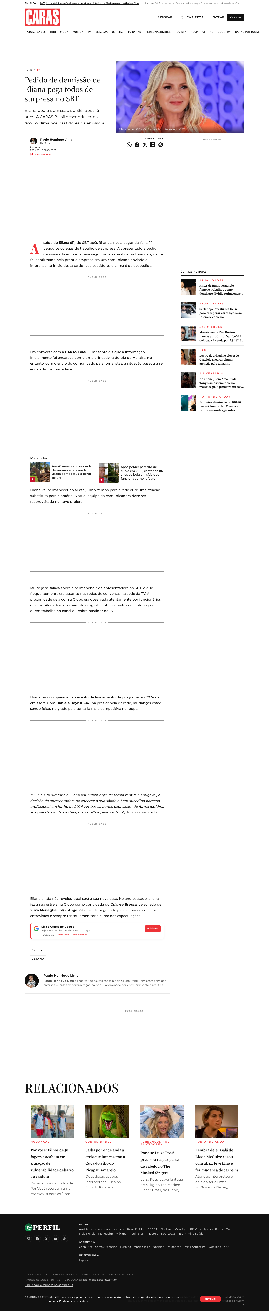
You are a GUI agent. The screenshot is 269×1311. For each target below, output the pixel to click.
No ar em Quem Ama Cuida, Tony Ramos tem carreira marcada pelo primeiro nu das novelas (220, 383)
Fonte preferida (79, 934)
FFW (193, 1229)
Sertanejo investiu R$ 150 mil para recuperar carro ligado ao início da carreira (220, 313)
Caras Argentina (106, 1247)
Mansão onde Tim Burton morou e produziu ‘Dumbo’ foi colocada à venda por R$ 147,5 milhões (220, 336)
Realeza (102, 32)
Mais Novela (87, 1233)
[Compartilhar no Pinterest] (160, 144)
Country (224, 32)
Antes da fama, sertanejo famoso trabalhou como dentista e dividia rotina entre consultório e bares (220, 290)
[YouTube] (55, 1238)
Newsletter (194, 17)
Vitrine (207, 32)
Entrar (218, 17)
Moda (64, 32)
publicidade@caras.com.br (99, 1279)
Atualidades (36, 32)
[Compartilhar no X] (145, 144)
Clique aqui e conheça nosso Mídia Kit (49, 1284)
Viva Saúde (195, 1233)
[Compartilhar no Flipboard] (152, 144)
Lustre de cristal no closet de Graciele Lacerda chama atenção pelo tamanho (219, 360)
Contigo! (181, 1229)
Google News (62, 934)
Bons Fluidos (136, 1229)
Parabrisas (174, 1247)
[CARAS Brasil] (42, 17)
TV (89, 32)
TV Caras (134, 32)
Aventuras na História (109, 1229)
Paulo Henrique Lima (56, 139)
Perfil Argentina (195, 1247)
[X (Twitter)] (46, 1238)
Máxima (121, 1233)
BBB (53, 32)
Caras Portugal (247, 32)
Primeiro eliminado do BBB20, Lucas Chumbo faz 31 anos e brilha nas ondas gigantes (220, 406)
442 (226, 1247)
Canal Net (85, 1247)
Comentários (42, 154)
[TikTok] (64, 1238)
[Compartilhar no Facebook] (137, 144)
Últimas (117, 32)
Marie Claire (142, 1247)
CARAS (152, 1229)
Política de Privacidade (42, 1297)
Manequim (105, 1233)
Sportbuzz (168, 1233)
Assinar (235, 17)
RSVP (194, 32)
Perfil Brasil (137, 1233)
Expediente (86, 1260)
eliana (38, 958)
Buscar (166, 17)
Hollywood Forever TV (214, 1229)
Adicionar (152, 928)
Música (78, 32)
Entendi (210, 1299)
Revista (180, 32)
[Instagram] (28, 1238)
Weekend (214, 1247)
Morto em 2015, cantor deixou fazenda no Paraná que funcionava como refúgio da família (191, 3)
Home (28, 70)
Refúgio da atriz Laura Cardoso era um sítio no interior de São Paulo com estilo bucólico (89, 3)
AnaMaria (85, 1229)
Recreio (153, 1233)
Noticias (158, 1247)
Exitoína (125, 1247)
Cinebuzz (166, 1229)
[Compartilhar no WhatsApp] (129, 144)
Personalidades (158, 32)
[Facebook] (37, 1238)
